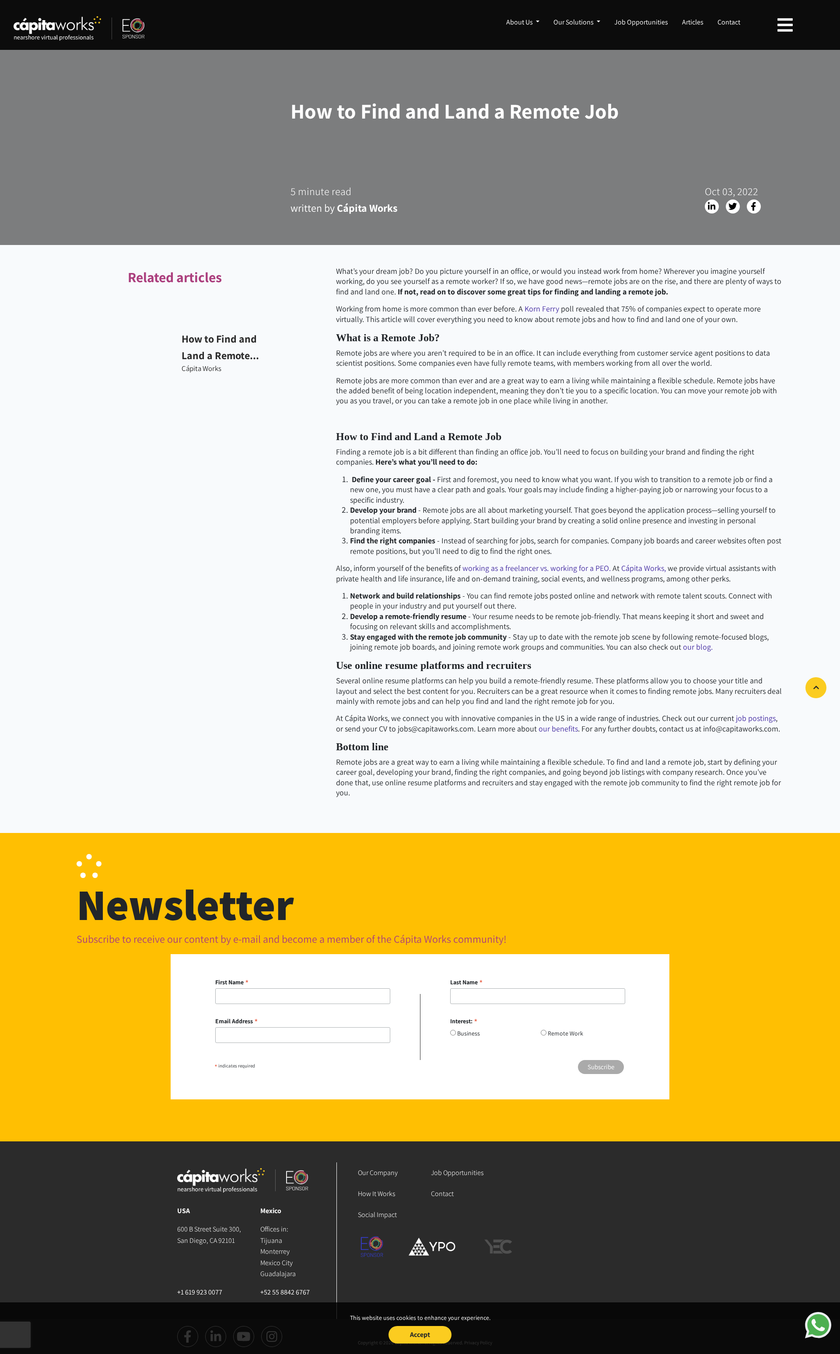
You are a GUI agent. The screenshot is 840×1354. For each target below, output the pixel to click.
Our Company (378, 1172)
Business (468, 1033)
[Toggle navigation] (785, 25)
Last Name (466, 982)
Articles (693, 22)
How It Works (377, 1193)
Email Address (236, 1021)
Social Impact (377, 1214)
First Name (232, 982)
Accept (420, 1334)
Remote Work (565, 1033)
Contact (729, 22)
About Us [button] (520, 22)
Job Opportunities (641, 22)
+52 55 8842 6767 (285, 1292)
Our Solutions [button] (574, 22)
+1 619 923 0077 (199, 1292)
